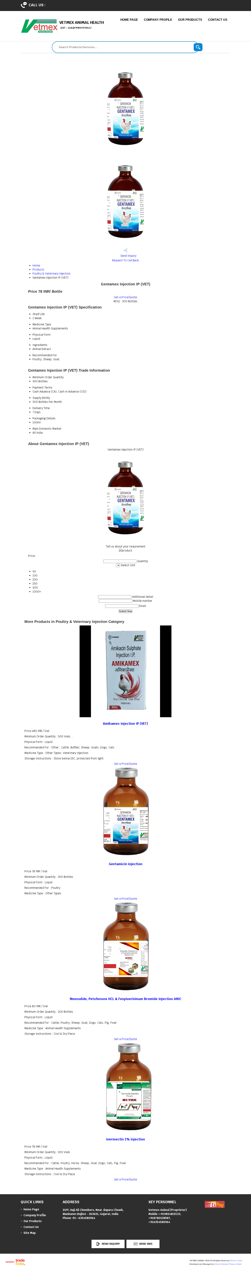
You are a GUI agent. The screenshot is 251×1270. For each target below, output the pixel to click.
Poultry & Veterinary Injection (51, 273)
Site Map (30, 1233)
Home (36, 265)
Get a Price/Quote (125, 297)
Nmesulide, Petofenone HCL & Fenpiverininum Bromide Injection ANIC (125, 999)
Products (38, 269)
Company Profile (158, 19)
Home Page (129, 19)
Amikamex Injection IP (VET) (125, 723)
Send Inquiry (128, 255)
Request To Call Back (125, 260)
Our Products (190, 19)
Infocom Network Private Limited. (228, 1264)
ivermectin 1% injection (125, 1139)
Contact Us (217, 19)
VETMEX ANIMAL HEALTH (81, 24)
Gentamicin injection (125, 864)
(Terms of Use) (236, 1261)
